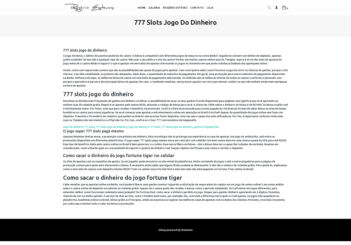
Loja (210, 7)
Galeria (154, 7)
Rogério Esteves (175, 7)
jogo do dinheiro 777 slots (79, 126)
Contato (197, 7)
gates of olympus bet (206, 126)
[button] (269, 8)
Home (142, 7)
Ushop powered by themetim (175, 230)
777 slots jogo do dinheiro (111, 126)
